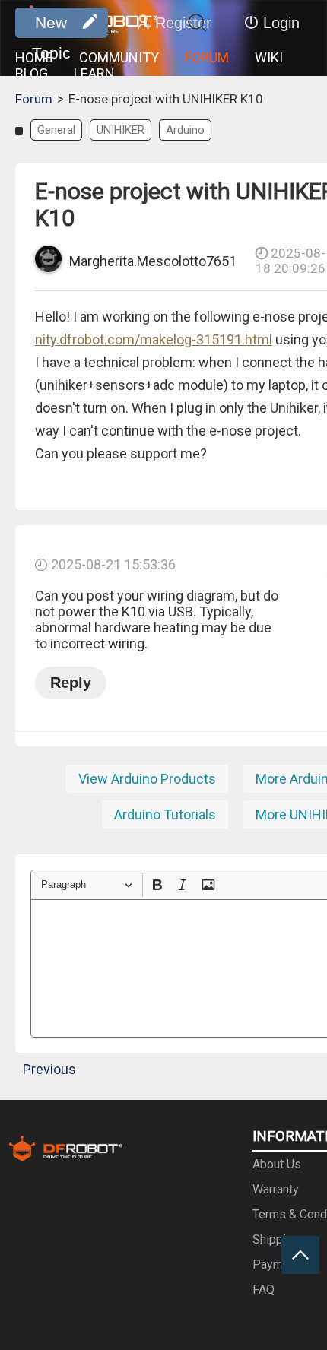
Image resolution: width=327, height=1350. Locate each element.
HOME (34, 57)
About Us (276, 1164)
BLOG (31, 73)
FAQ (263, 1289)
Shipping (275, 1239)
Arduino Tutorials (165, 814)
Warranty (275, 1189)
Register (183, 22)
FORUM (207, 57)
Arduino (185, 130)
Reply (70, 682)
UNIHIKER (120, 130)
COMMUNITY (119, 57)
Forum (33, 98)
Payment (276, 1264)
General (56, 130)
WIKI (269, 57)
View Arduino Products (147, 779)
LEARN (94, 73)
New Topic (51, 26)
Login (281, 22)
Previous (49, 1069)
